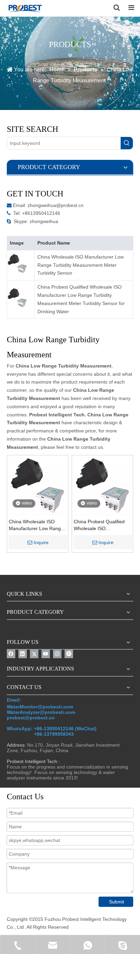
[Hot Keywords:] (127, 143)
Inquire (41, 542)
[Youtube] (45, 654)
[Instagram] (57, 654)
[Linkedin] (22, 654)
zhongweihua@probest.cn (56, 205)
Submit (116, 901)
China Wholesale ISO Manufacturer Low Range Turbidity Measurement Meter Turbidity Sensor (80, 265)
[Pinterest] (69, 654)
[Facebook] (11, 654)
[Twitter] (34, 654)
